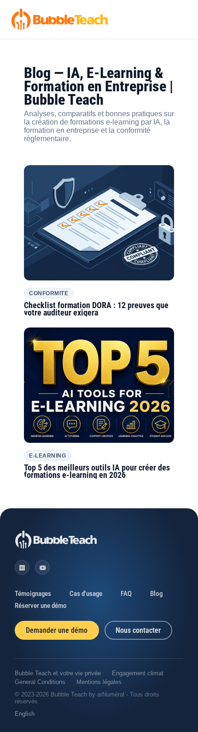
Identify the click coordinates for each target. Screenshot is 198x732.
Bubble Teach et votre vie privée (58, 673)
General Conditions (40, 681)
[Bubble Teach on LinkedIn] (22, 567)
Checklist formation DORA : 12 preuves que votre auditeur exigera (96, 309)
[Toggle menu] (180, 19)
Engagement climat (137, 673)
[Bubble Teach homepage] (56, 539)
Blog (156, 593)
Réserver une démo (41, 605)
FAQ (126, 593)
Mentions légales (99, 681)
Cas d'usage (86, 593)
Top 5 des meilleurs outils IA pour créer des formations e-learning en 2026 (97, 471)
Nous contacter (138, 630)
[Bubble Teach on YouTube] (42, 567)
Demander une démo (56, 630)
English (25, 713)
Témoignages (33, 593)
